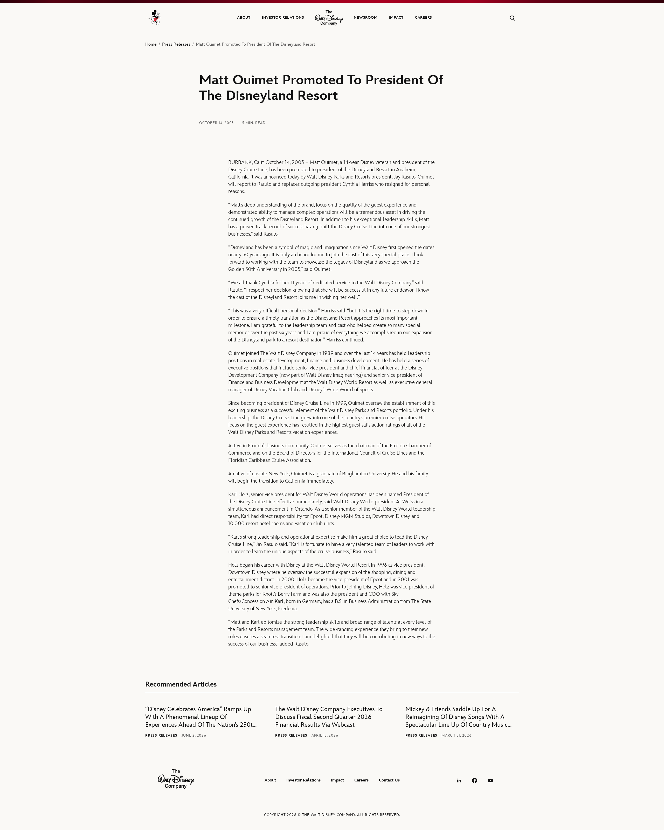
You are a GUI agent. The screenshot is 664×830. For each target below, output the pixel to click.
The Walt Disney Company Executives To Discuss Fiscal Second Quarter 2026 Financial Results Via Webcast (329, 717)
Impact (396, 17)
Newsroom (365, 17)
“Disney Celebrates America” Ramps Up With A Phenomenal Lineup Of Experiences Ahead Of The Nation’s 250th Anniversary (200, 717)
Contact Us (389, 780)
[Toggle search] (512, 18)
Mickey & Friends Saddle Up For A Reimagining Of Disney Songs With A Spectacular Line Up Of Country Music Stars (456, 717)
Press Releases (176, 44)
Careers (423, 17)
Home (151, 44)
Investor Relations (283, 17)
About (244, 17)
